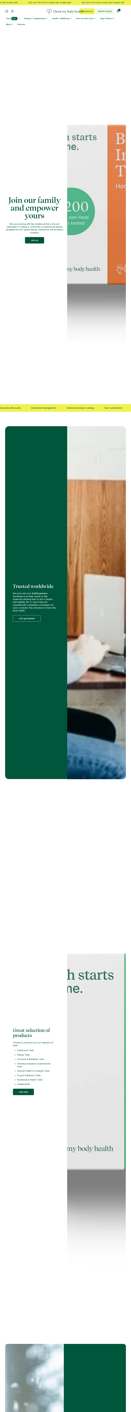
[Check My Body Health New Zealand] (65, 11)
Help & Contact (105, 11)
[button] (6, 11)
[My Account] (12, 11)
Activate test (87, 11)
